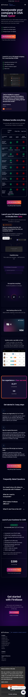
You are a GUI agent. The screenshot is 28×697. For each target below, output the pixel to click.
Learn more (4, 682)
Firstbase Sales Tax (5, 644)
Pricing (2, 647)
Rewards (3, 648)
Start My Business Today (8, 36)
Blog (2, 657)
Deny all (12, 690)
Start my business (14, 612)
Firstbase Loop (4, 638)
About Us (3, 653)
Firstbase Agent (4, 641)
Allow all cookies (12, 686)
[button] (25, 4)
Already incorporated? (14, 615)
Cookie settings (12, 694)
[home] (8, 5)
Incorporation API (5, 645)
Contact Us (3, 660)
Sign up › (18, 1)
